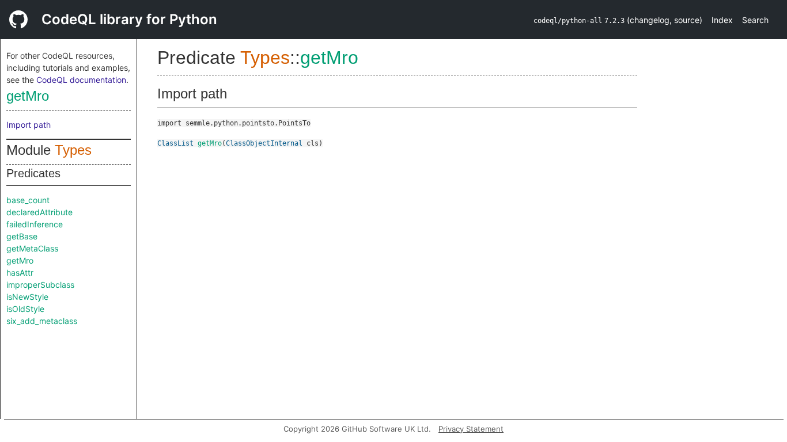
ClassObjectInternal (264, 143)
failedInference (34, 224)
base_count (28, 200)
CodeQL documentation (81, 80)
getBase (21, 236)
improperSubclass (40, 284)
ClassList (175, 143)
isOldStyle (25, 309)
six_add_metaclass (41, 321)
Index (722, 20)
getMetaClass (32, 248)
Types (73, 150)
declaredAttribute (39, 212)
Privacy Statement (471, 428)
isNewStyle (27, 297)
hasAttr (19, 272)
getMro (27, 96)
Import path (28, 124)
